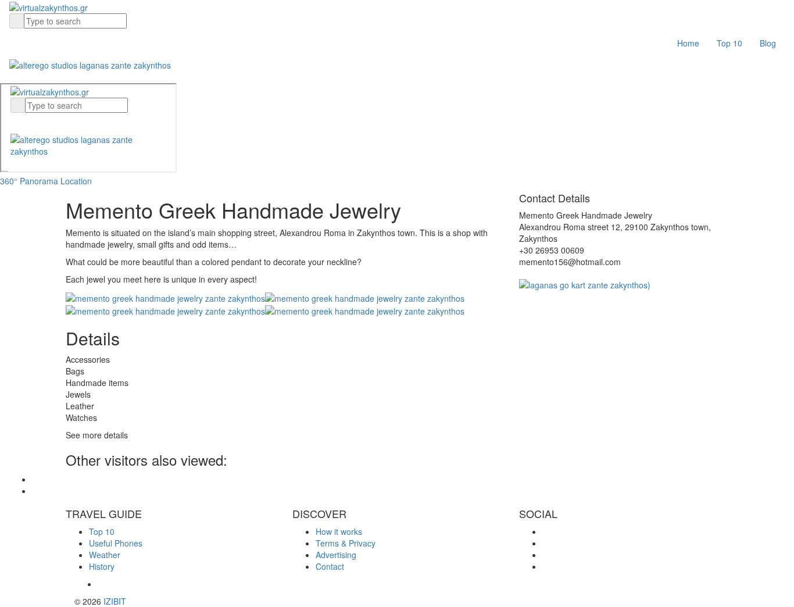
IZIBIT (114, 601)
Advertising (336, 554)
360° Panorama (29, 181)
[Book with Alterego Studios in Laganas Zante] (90, 63)
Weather (104, 554)
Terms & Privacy (345, 543)
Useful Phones (115, 543)
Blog (768, 43)
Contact (330, 566)
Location (76, 181)
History (102, 566)
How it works (339, 531)
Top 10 (729, 43)
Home (688, 43)
